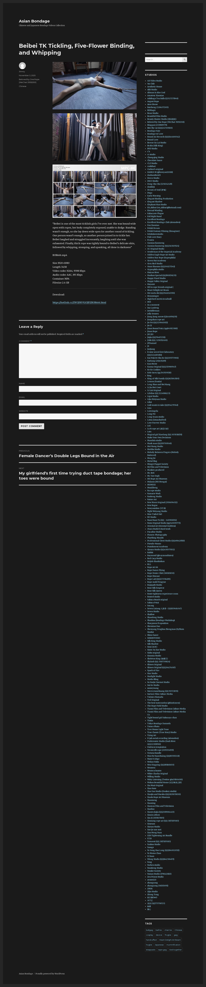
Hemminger (153, 296)
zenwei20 (151, 880)
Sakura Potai (153, 602)
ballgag (149, 930)
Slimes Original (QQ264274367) (161, 667)
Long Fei (151, 414)
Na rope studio (154, 490)
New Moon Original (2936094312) (162, 502)
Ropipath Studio (154, 585)
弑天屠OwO (152, 897)
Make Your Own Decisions (159, 437)
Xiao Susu (151, 788)
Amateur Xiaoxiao (155, 95)
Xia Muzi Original (155, 785)
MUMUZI (151, 485)
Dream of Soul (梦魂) (156, 190)
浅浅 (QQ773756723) (156, 903)
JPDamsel (151, 343)
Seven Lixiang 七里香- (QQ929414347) (164, 608)
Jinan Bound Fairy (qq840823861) (162, 328)
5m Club (151, 84)
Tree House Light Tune (158, 729)
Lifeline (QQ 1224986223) (158, 393)
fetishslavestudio (155, 234)
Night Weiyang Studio (157, 511)
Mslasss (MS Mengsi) (157, 482)
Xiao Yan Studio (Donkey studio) (161, 791)
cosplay (149, 935)
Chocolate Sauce (154, 160)
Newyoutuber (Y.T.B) (156, 508)
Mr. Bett (150, 473)
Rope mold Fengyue (156, 582)
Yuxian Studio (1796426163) (159, 874)
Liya (149, 408)
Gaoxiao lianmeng (155, 243)
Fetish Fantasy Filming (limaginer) (163, 231)
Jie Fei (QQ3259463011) (157, 322)
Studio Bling (152, 679)
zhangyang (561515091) (157, 886)
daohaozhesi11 (154, 175)
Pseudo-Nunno (154, 543)
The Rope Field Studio (157, 706)
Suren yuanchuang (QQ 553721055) (162, 691)
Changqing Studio (155, 157)
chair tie (168, 930)
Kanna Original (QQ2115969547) (161, 367)
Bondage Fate (153, 131)
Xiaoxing (151, 803)
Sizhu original (153, 653)
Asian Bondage (34, 21)
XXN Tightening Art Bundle (159, 835)
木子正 (150, 900)
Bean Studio (152, 113)
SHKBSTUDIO (153, 638)
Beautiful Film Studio (157, 116)
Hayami (151, 284)
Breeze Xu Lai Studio (156, 143)
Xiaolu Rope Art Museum (158, 797)
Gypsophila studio (155, 269)
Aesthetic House (154, 87)
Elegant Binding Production (160, 199)
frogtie (168, 935)
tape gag (162, 950)
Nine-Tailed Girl (154, 514)
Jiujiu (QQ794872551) (156, 337)
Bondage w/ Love (155, 134)
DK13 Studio (152, 181)
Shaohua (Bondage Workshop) (161, 620)
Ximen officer (153, 815)
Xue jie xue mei (154, 829)
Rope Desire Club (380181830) (160, 573)
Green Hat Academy (156, 260)
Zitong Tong (153, 894)
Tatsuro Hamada (155, 697)
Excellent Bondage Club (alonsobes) (163, 222)
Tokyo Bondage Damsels (159, 723)
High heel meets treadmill (159, 299)
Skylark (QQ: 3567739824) (158, 661)
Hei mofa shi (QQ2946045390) (161, 293)
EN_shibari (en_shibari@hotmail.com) (164, 207)
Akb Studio (152, 89)
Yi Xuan (150, 856)
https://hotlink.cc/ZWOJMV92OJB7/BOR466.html (79, 302)
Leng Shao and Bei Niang (158, 384)
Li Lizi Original (154, 390)
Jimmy (22, 71)
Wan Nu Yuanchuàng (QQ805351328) (163, 756)
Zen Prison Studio (155, 877)
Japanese (159, 945)
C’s (148, 151)
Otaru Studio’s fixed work (158, 529)
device (159, 935)
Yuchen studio (153, 865)
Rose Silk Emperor (155, 588)
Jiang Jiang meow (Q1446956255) (162, 316)
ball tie (159, 930)
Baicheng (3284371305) (157, 107)
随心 (149, 909)
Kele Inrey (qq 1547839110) (159, 372)
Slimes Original (154, 664)
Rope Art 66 (152, 567)
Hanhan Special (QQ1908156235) (161, 275)
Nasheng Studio (154, 496)
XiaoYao (150, 809)
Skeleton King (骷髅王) (157, 658)
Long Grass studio (155, 417)
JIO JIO (150, 334)
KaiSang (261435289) (156, 361)
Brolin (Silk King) (155, 145)
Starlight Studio (154, 676)
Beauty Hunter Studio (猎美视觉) (161, 119)
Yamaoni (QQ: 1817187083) (159, 841)
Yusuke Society (154, 871)
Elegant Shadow (154, 201)
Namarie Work (153, 493)
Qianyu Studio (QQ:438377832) (161, 549)
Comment (25, 341)
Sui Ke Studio (153, 685)
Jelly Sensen (153, 314)
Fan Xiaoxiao (153, 225)
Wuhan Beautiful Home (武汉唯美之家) (164, 782)
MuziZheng (152, 487)
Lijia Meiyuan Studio (156, 399)
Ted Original (153, 700)
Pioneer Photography (157, 535)
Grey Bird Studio (154, 263)
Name (22, 383)
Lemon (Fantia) (154, 381)
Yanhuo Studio (153, 844)
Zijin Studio (152, 891)
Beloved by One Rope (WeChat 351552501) (165, 122)
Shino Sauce (152, 635)
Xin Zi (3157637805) (155, 818)
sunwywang (153, 688)
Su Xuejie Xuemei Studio (158, 682)
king (149, 375)
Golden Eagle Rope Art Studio (160, 255)
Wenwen (151, 768)
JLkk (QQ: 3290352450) (157, 340)
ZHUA (149, 888)
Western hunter (154, 771)
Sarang (150, 605)
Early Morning (154, 196)
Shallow (150, 614)
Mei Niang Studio (155, 446)
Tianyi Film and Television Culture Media (166, 709)
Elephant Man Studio (157, 204)
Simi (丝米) (152, 647)
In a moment (153, 305)
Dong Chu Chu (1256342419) (159, 184)
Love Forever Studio (156, 423)
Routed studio (153, 597)
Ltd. (149, 426)
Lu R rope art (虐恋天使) (157, 429)
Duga (149, 193)
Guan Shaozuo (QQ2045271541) (161, 266)
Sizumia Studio (154, 656)
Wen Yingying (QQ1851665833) (160, 765)
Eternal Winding (155, 210)
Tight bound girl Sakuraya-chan (162, 717)
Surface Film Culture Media (160, 694)
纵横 (149, 906)
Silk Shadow (152, 644)
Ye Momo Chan (154, 853)
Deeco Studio (153, 178)
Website (23, 411)
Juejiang (151, 349)
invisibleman (153, 311)
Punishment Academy (157, 546)
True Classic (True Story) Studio (161, 732)
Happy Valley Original (157, 281)
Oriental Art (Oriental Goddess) (161, 526)
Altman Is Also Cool (156, 92)
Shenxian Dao (153, 626)
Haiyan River (153, 272)
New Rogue (152, 505)
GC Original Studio (155, 249)
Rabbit (150, 552)
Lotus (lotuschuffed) (156, 420)
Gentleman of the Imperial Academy (164, 252)
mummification (173, 945)
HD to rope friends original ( (160, 287)
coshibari (151, 166)
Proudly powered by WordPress (50, 974)
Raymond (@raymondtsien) (160, 555)
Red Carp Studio (154, 558)
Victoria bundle (154, 753)
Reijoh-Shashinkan (156, 561)
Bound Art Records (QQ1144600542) (163, 137)
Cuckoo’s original (155, 169)
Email (22, 397)
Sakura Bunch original (157, 600)
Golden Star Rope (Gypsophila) (161, 258)
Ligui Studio (152, 396)
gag (176, 935)
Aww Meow (152, 104)
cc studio (151, 154)
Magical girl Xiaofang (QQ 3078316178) (164, 434)
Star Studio (152, 673)
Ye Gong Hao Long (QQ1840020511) (163, 850)
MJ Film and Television (158, 467)
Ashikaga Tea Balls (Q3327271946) (162, 98)
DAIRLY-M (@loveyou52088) (160, 172)
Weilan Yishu (153, 762)
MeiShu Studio (153, 449)
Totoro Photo (153, 726)
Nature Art (152, 499)
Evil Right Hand (154, 216)
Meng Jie (151, 458)
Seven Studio (153, 611)
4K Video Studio (154, 81)
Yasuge (150, 847)
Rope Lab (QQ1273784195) (158, 579)
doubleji (151, 187)
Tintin (150, 720)
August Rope (153, 101)
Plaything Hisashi (155, 538)
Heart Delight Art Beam (158, 290)
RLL (149, 564)
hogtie (149, 945)
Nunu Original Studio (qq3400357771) (163, 523)
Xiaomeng (152, 800)
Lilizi (149, 402)
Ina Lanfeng (153, 308)
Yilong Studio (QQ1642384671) (160, 859)
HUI (149, 302)
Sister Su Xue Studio (156, 650)
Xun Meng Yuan (154, 832)
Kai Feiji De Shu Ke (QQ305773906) (163, 358)
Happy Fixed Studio (156, 278)
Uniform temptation (156, 747)
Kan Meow (152, 364)
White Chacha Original (157, 773)
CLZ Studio (152, 163)
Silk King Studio (154, 641)
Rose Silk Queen (154, 591)
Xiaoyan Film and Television (160, 806)
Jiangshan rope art (156, 319)
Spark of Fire (153, 670)
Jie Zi (149, 325)
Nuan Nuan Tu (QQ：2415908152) (162, 520)
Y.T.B (149, 838)
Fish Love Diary (154, 237)
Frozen (150, 240)
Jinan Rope (152, 331)
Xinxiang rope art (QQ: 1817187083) (163, 821)
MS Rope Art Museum (157, 479)
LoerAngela (152, 411)
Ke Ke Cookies (153, 370)
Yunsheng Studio (155, 868)
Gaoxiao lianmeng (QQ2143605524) (163, 246)
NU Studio (151, 517)
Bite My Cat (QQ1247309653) (160, 128)
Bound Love (152, 140)
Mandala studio (154, 440)
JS (148, 346)
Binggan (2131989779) (157, 125)
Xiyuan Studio (153, 827)
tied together (175, 950)
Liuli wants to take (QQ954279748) (162, 405)
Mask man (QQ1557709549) (159, 443)
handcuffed (151, 940)
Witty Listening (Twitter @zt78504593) (165, 779)
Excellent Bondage (156, 219)
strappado (150, 950)
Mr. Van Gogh (153, 476)
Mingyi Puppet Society (157, 464)
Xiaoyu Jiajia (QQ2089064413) (160, 812)
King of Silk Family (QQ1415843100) (163, 378)
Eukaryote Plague (155, 213)
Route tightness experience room (162, 594)
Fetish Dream (153, 228)
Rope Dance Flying (156, 570)
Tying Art (151, 735)
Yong (149, 862)
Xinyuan (151, 824)
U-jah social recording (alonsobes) (163, 738)
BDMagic (151, 110)
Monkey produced (155, 470)
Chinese (22, 86)
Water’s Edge (153, 759)
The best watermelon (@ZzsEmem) (163, 703)
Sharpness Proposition (157, 623)
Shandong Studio (155, 617)
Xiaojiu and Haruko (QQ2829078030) (164, 794)
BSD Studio (152, 148)
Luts (149, 431)
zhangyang (152, 883)
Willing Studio (153, 776)
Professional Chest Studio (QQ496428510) (166, 541)
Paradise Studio (154, 532)
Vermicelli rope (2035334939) (160, 750)
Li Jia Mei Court (154, 387)
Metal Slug (152, 461)
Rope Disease (153, 576)
